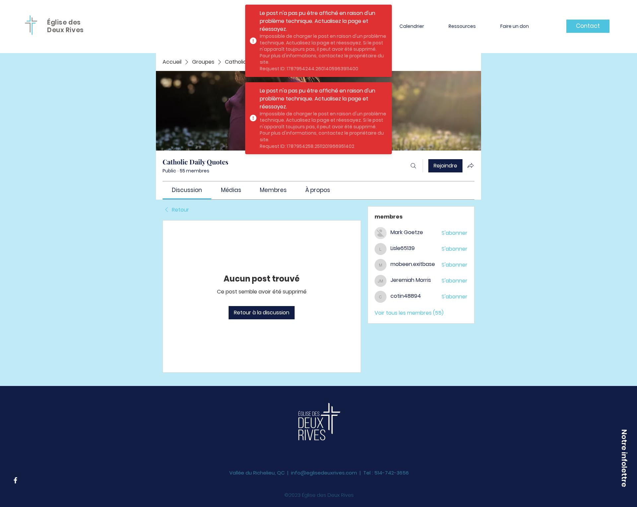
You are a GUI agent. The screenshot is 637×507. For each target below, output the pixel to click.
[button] (623, 458)
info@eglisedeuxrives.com (324, 464)
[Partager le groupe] (470, 165)
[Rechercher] (413, 165)
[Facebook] (15, 480)
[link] (187, 190)
